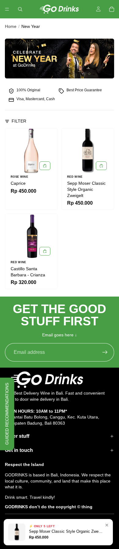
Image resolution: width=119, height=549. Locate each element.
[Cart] (111, 9)
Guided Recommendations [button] (7, 414)
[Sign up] (105, 352)
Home (10, 26)
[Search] (20, 9)
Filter (19, 121)
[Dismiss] (107, 525)
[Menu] (7, 9)
